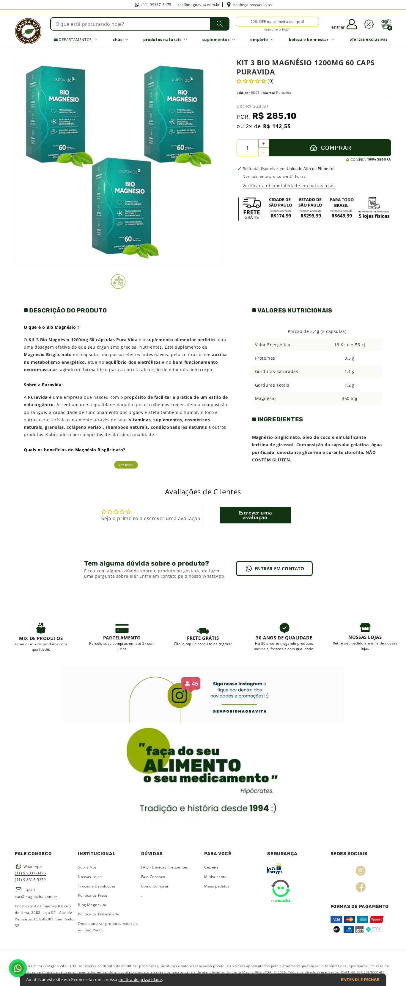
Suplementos (216, 39)
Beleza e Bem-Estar (309, 39)
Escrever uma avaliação (255, 515)
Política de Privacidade (98, 914)
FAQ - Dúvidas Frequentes (164, 867)
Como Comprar (155, 886)
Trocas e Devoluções (97, 886)
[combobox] (139, 24)
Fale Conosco (153, 876)
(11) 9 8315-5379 (30, 879)
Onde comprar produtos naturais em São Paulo (108, 927)
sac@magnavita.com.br (198, 4)
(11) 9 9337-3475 (30, 873)
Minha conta (215, 876)
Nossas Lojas (90, 876)
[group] (41, 636)
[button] (385, 24)
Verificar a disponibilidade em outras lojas (289, 185)
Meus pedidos (216, 886)
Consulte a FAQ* (277, 29)
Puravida (283, 92)
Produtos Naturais (162, 39)
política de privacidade (140, 979)
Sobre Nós (87, 867)
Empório (259, 39)
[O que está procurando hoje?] (219, 23)
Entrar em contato (279, 568)
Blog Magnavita (92, 904)
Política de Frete (92, 895)
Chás (117, 39)
